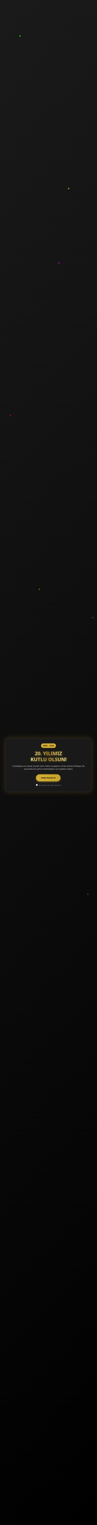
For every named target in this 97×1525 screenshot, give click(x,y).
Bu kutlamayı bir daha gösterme (50, 785)
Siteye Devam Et (48, 778)
